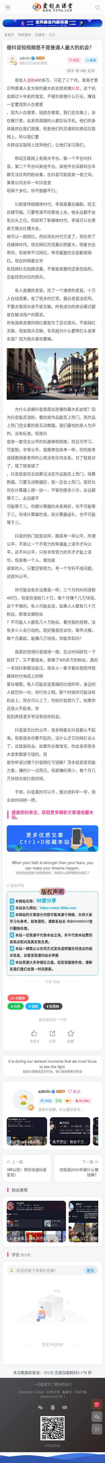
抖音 (75, 88)
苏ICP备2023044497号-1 (63, 1394)
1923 (48, 1100)
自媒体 (40, 34)
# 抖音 (15, 1006)
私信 (93, 60)
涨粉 (31, 80)
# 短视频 (53, 1006)
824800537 (80, 921)
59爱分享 (53, 1392)
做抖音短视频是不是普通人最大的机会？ (50, 47)
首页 (10, 34)
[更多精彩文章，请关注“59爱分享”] (52, 838)
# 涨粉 (33, 1006)
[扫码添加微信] (97, 1416)
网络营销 (24, 34)
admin (25, 58)
